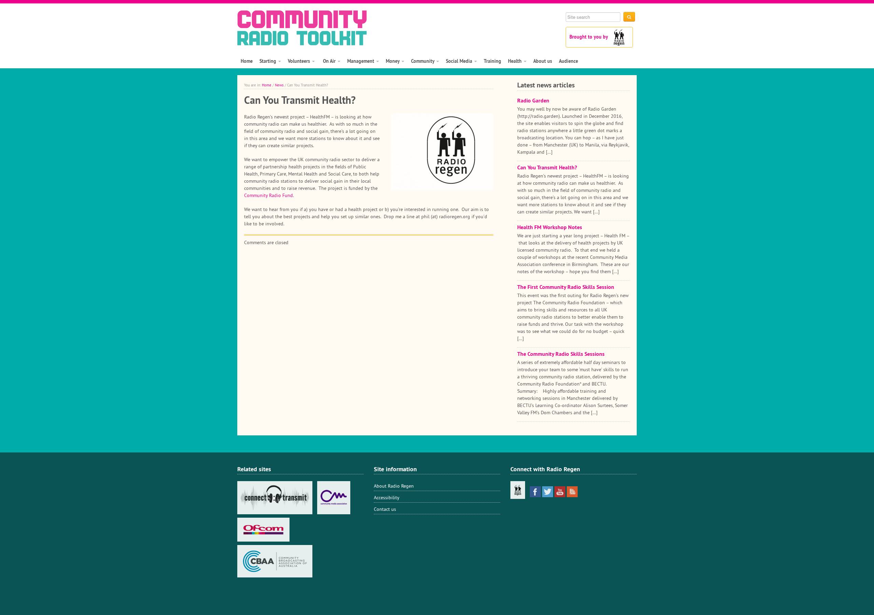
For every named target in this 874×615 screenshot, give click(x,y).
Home (247, 61)
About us (542, 61)
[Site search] (629, 17)
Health (515, 61)
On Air (329, 61)
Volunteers (299, 61)
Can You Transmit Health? (547, 167)
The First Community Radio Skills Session (565, 287)
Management (361, 61)
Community (423, 61)
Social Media (460, 61)
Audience (568, 61)
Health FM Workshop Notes (549, 227)
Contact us (385, 509)
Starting (268, 61)
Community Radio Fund (268, 195)
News (279, 85)
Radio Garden (533, 100)
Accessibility (386, 497)
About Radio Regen (394, 486)
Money (393, 61)
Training (492, 61)
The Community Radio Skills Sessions (561, 354)
